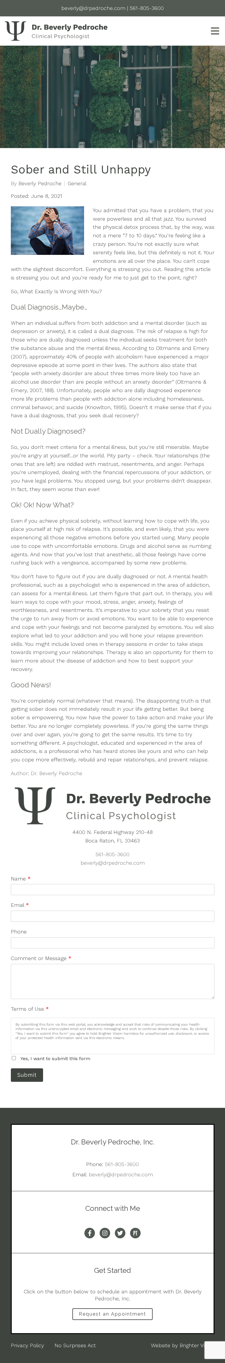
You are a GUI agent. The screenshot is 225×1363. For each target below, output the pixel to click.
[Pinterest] (135, 1233)
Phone (19, 931)
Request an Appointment (112, 1314)
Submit (27, 1075)
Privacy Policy (27, 1345)
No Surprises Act (75, 1345)
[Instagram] (105, 1233)
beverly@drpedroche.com (113, 863)
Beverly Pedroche (40, 183)
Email (20, 905)
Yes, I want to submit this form (55, 1058)
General (77, 183)
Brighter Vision (197, 1345)
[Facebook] (89, 1233)
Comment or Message (41, 958)
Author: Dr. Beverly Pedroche (46, 773)
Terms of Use (30, 1009)
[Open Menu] (215, 31)
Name (21, 879)
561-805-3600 (112, 854)
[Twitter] (120, 1233)
